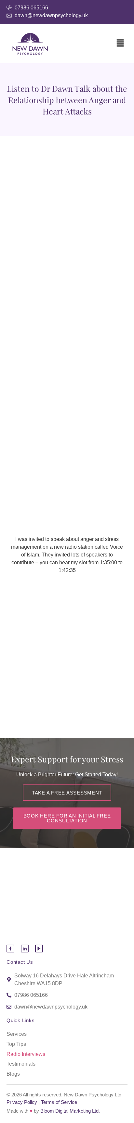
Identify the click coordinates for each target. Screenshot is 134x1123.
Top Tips (16, 1044)
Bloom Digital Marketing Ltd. (70, 1111)
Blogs (13, 1074)
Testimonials (21, 1064)
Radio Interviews (26, 1054)
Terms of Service (59, 1102)
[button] (115, 43)
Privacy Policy (22, 1102)
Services (17, 1034)
